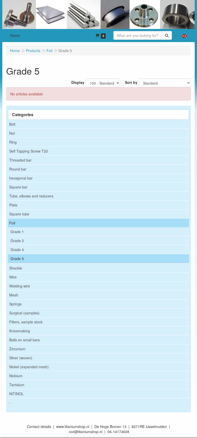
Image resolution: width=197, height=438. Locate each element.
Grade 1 (17, 231)
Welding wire (19, 285)
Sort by (131, 82)
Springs (15, 303)
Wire (13, 277)
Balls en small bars (24, 339)
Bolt (12, 124)
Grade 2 (17, 240)
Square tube (19, 213)
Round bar (17, 169)
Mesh (13, 294)
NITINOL (16, 393)
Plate (13, 204)
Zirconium (17, 348)
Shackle (15, 268)
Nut (12, 133)
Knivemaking (19, 330)
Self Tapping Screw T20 (28, 151)
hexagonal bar (21, 178)
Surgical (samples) (24, 312)
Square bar (18, 187)
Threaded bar (20, 160)
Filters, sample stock (26, 321)
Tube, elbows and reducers (31, 195)
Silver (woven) (20, 357)
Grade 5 (17, 258)
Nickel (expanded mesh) (29, 366)
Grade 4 (17, 249)
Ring (13, 142)
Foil (12, 222)
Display (77, 82)
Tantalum (16, 384)
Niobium (16, 375)
